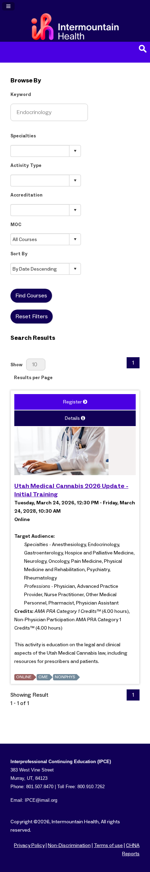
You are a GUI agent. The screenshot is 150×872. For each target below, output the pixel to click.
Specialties (23, 136)
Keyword (20, 95)
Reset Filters (31, 316)
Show (16, 365)
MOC (15, 225)
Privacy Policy (29, 845)
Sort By (19, 254)
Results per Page (33, 378)
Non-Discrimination (69, 845)
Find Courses (31, 295)
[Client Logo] (75, 38)
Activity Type (26, 165)
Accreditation (26, 195)
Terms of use (108, 845)
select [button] (75, 151)
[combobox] (40, 151)
